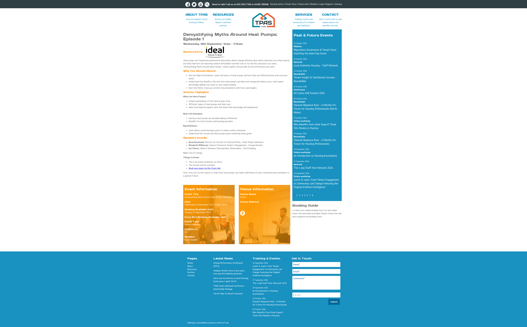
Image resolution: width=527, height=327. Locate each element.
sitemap (191, 322)
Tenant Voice (290, 4)
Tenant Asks (303, 4)
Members (314, 4)
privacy (212, 322)
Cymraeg (338, 4)
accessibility (201, 322)
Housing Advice (277, 4)
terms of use (223, 322)
